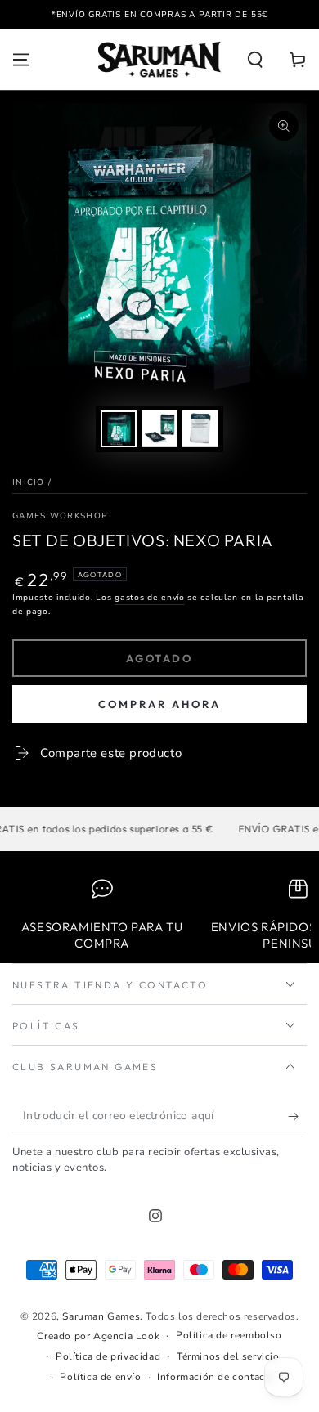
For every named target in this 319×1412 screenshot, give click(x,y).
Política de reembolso (229, 1335)
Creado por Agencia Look (98, 1336)
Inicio (28, 482)
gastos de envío (150, 597)
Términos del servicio (228, 1356)
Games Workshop (60, 516)
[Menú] (21, 60)
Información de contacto (216, 1376)
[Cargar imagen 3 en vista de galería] (200, 428)
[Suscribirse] (297, 1116)
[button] (255, 60)
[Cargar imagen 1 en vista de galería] (119, 428)
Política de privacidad (108, 1356)
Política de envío (100, 1376)
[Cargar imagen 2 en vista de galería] (159, 428)
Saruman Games (101, 1316)
